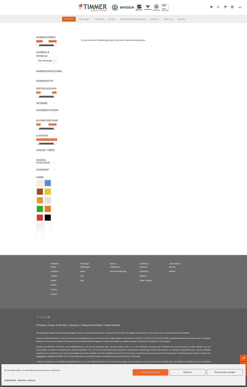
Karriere (181, 19)
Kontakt (172, 271)
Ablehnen (187, 372)
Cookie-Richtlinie (10, 380)
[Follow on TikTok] (45, 317)
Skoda (82, 271)
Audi (82, 281)
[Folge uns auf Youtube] (48, 317)
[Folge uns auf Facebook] (38, 317)
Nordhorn (54, 271)
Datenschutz (21, 380)
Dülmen (54, 294)
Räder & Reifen (146, 281)
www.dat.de (40, 356)
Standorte (154, 19)
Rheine (53, 281)
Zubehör (143, 276)
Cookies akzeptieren (150, 372)
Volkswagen (85, 267)
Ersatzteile (144, 271)
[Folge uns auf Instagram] (41, 317)
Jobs (240, 7)
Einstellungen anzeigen (224, 372)
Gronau (54, 290)
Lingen (53, 267)
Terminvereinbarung (118, 271)
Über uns (168, 19)
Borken (53, 285)
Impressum (31, 380)
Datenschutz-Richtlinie (91, 325)
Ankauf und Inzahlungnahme (133, 19)
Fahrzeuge (84, 19)
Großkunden (115, 267)
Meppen (54, 276)
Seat (82, 276)
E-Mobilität (99, 19)
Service (111, 19)
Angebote (143, 267)
